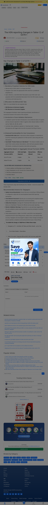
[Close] (38, 239)
